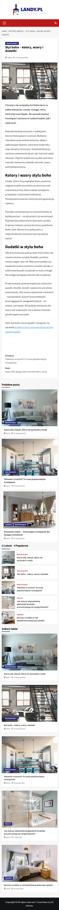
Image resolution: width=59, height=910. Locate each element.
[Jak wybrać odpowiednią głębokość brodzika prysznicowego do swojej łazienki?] (8, 602)
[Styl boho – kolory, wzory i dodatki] (8, 572)
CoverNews (42, 902)
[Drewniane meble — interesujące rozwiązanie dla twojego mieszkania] (29, 509)
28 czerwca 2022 (19, 486)
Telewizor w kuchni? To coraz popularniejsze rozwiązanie (30, 589)
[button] (4, 22)
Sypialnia (8, 524)
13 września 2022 (21, 58)
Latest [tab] (8, 546)
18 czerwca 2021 (19, 538)
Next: (26, 370)
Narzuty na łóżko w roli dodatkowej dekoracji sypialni (30, 619)
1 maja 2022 (18, 837)
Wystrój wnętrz (12, 43)
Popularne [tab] (21, 546)
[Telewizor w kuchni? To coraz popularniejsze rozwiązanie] (29, 457)
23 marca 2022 (18, 889)
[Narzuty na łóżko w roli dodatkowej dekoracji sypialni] (8, 617)
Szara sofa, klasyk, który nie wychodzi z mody (25, 429)
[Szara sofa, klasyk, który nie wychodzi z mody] (29, 407)
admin (10, 58)
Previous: (26, 359)
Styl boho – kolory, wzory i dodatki (32, 574)
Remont (20, 598)
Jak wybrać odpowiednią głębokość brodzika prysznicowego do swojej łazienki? (32, 604)
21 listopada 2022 (20, 433)
